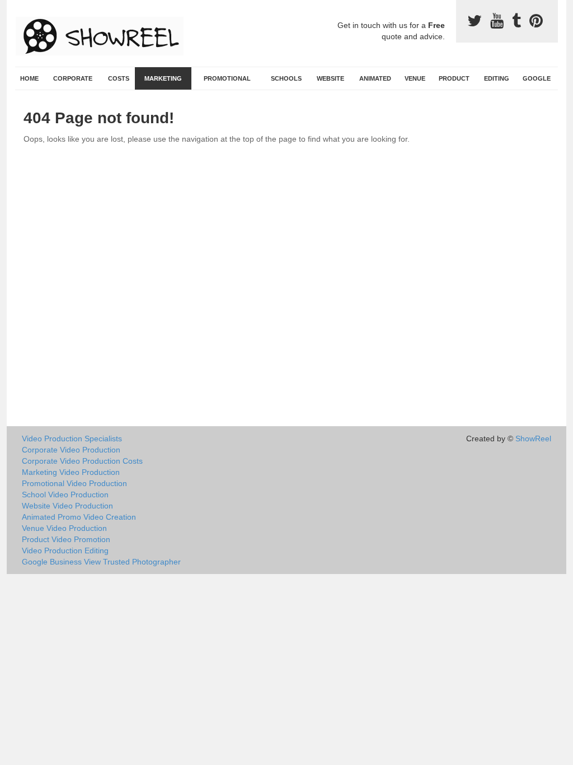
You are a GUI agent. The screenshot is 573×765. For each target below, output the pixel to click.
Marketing (163, 78)
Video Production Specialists (72, 438)
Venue (415, 78)
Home (29, 78)
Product (454, 78)
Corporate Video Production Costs (82, 460)
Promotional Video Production (74, 483)
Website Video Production (67, 505)
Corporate (72, 78)
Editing (496, 78)
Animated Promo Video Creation (79, 516)
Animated (375, 78)
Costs (118, 78)
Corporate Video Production (71, 449)
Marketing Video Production (71, 472)
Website (330, 78)
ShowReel (533, 438)
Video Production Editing (65, 550)
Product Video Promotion (66, 539)
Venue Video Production (64, 528)
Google (537, 78)
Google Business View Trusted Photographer (101, 561)
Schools (286, 78)
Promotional (227, 78)
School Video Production (65, 494)
